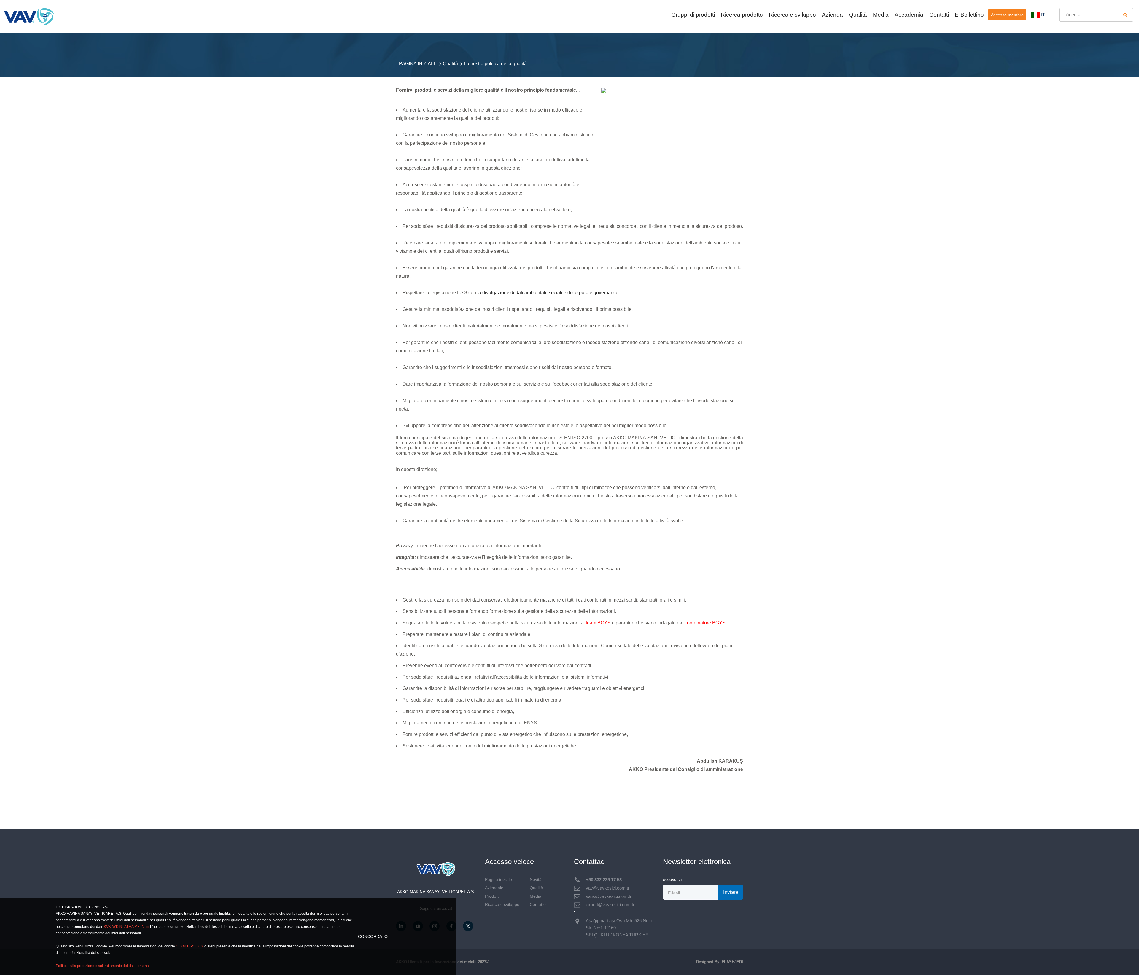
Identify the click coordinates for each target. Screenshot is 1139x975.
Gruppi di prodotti (693, 15)
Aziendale (494, 888)
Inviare (730, 892)
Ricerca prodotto (742, 15)
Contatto (538, 904)
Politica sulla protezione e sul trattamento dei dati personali (103, 966)
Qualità (858, 15)
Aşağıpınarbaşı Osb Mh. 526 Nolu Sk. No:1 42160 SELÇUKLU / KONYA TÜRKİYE (619, 927)
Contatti (939, 15)
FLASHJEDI (732, 962)
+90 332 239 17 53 (604, 879)
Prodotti (492, 896)
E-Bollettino (969, 15)
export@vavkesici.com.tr (610, 904)
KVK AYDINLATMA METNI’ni (126, 927)
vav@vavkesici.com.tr (607, 887)
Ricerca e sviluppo (792, 15)
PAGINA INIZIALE (418, 63)
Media (881, 15)
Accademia (909, 15)
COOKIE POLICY (189, 946)
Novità (536, 879)
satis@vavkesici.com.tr (608, 896)
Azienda (832, 15)
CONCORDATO (373, 936)
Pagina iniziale (498, 879)
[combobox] (1096, 14)
